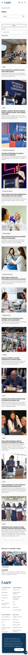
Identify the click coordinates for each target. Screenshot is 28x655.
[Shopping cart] (19, 2)
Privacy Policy (18, 646)
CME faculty (15, 607)
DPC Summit (4, 631)
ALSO (14, 601)
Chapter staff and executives (17, 631)
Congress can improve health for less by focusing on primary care (13, 399)
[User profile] (22, 2)
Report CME (15, 619)
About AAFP (4, 589)
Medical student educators (16, 593)
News (3, 600)
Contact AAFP (5, 597)
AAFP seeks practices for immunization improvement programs (14, 278)
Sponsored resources (17, 627)
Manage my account (17, 616)
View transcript (16, 622)
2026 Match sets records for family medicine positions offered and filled (13, 527)
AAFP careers (4, 595)
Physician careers (16, 624)
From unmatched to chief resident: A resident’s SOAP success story (13, 485)
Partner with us (16, 589)
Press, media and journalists (5, 604)
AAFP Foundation (5, 616)
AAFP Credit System (17, 609)
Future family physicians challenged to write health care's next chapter (14, 194)
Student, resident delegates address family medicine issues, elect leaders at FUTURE (14, 112)
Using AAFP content (6, 607)
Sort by (3, 28)
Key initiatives (4, 592)
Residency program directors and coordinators (17, 598)
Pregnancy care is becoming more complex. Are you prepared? (12, 319)
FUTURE (3, 625)
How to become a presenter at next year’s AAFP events (13, 70)
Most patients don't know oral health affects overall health (13, 237)
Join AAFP (5, 570)
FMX (2, 622)
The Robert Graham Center (6, 628)
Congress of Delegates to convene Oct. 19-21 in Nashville (12, 154)
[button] (14, 58)
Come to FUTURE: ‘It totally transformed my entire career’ (11, 358)
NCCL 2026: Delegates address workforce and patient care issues (13, 441)
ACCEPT (19, 649)
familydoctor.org (5, 619)
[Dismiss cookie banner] (23, 636)
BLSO (14, 604)
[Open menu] (2, 2)
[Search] (25, 2)
